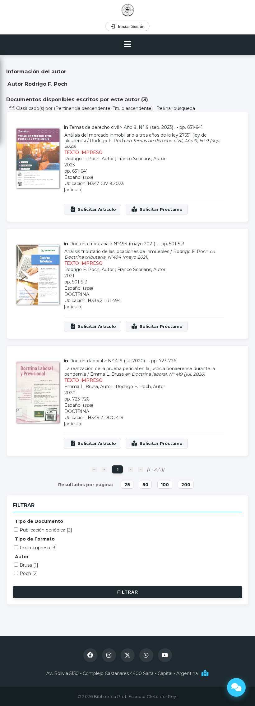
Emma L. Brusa (107, 374)
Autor (22, 556)
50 (145, 484)
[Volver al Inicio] (128, 10)
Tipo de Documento (39, 521)
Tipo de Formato (35, 539)
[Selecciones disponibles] (12, 108)
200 (185, 484)
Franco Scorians (134, 158)
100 (165, 484)
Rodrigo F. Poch (107, 140)
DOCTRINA (76, 294)
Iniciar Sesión (131, 26)
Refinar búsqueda (175, 108)
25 (127, 484)
